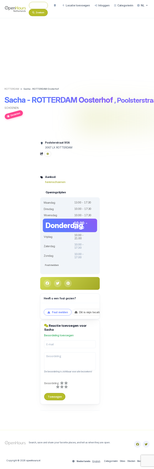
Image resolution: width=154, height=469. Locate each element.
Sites (122, 461)
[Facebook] (137, 444)
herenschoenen (55, 182)
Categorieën (111, 461)
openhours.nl (33, 460)
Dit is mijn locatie (90, 312)
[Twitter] (146, 444)
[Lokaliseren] (54, 5)
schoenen (12, 107)
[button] (142, 5)
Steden (131, 461)
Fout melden (51, 265)
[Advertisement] (77, 49)
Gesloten (15, 114)
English (96, 461)
